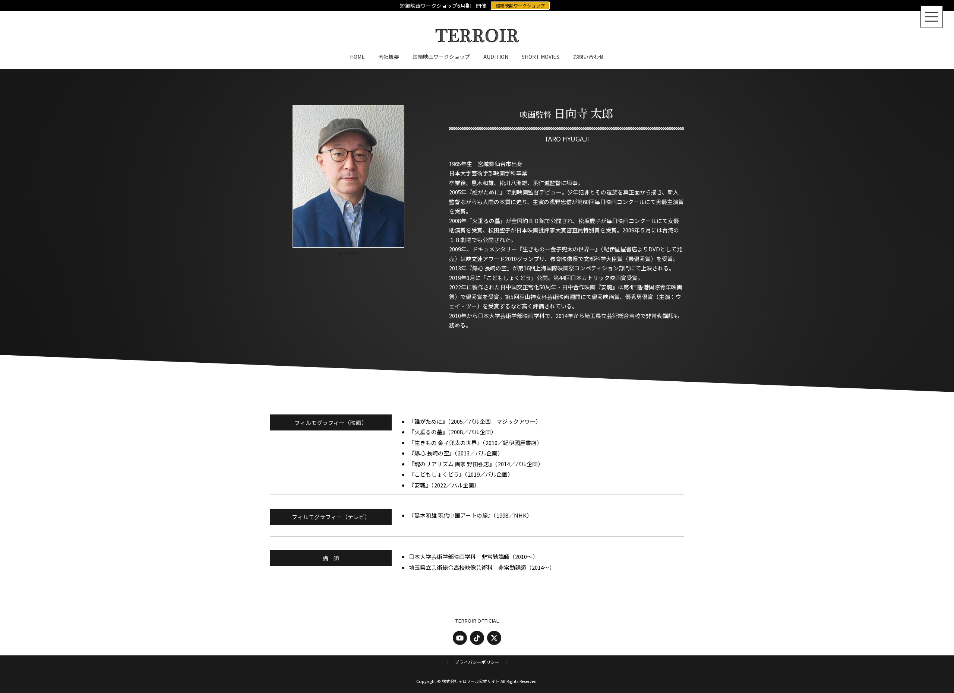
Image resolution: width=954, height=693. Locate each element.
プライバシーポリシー (477, 662)
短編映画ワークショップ (520, 5)
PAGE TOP (927, 665)
